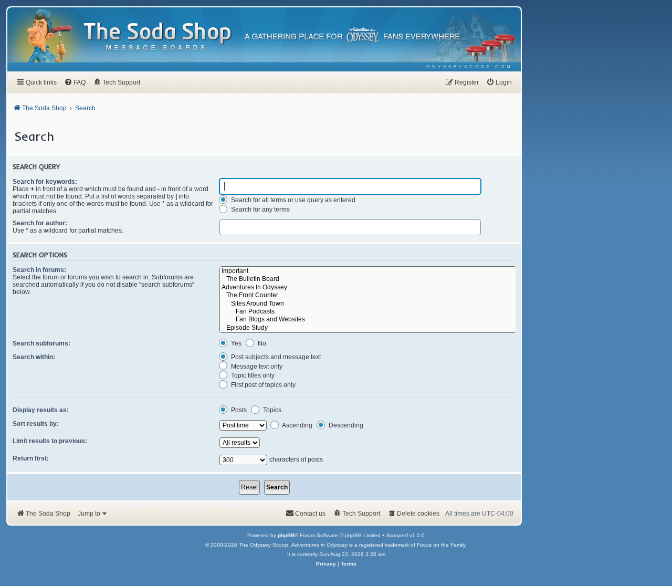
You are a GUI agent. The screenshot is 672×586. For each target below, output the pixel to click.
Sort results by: (36, 423)
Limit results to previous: (50, 441)
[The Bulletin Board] (367, 279)
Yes (235, 343)
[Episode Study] (367, 328)
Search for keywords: (45, 181)
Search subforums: (41, 343)
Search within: (34, 357)
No (261, 343)
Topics (271, 410)
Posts (238, 410)
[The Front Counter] (367, 295)
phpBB (286, 535)
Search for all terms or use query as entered (292, 200)
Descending (345, 425)
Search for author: (40, 223)
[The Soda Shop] (158, 37)
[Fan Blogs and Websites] (367, 319)
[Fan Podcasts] (367, 312)
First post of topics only (262, 385)
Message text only (255, 366)
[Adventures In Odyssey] (367, 287)
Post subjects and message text (275, 357)
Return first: (31, 458)
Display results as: (41, 410)
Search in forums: (39, 270)
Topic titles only (252, 375)
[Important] (367, 271)
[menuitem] (469, 67)
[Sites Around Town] (367, 304)
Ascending (296, 425)
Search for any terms (259, 209)
